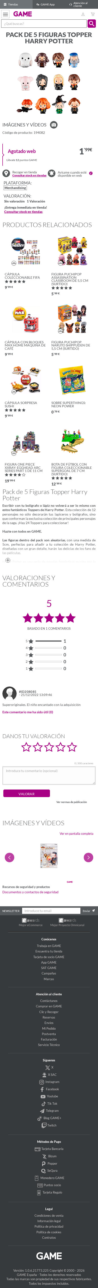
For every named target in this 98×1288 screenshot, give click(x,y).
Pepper (52, 1163)
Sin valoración (14, 201)
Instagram (52, 1082)
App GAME (49, 962)
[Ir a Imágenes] (54, 125)
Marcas (49, 979)
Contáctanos (49, 1001)
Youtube (52, 1096)
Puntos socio (52, 1185)
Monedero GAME (52, 1178)
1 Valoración (36, 201)
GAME (22, 13)
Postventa (49, 1034)
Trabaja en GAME (49, 946)
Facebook (52, 1089)
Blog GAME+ (52, 1118)
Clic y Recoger (49, 1012)
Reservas (49, 1017)
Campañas (49, 973)
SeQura (52, 1170)
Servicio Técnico (49, 1045)
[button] (92, 23)
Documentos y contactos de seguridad (30, 892)
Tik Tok (52, 1103)
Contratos (49, 1237)
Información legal (49, 1221)
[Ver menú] (5, 14)
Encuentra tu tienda (48, 951)
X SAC (52, 1075)
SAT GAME (49, 968)
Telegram (52, 1111)
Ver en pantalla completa (76, 833)
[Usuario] (83, 14)
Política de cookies (48, 1232)
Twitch (51, 1125)
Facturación (49, 1039)
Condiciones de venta (49, 1215)
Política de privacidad (48, 1226)
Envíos (49, 1023)
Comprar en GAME (49, 1006)
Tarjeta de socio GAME (48, 957)
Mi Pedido (49, 1028)
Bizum (52, 1156)
